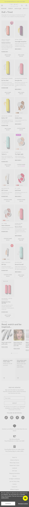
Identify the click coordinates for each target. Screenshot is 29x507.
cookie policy (5, 497)
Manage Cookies (23, 503)
